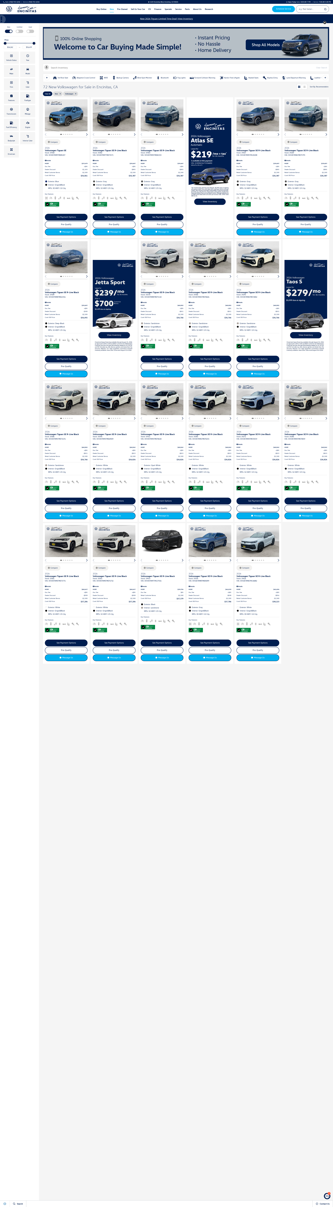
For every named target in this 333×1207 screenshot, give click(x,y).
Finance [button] (157, 9)
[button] (324, 22)
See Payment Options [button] (66, 217)
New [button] (112, 9)
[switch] (8, 29)
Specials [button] (168, 9)
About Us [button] (197, 9)
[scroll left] (47, 77)
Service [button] (178, 9)
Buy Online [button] (101, 9)
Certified (19, 27)
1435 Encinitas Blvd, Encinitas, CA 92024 (164, 2)
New (8, 27)
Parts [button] (187, 9)
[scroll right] (325, 77)
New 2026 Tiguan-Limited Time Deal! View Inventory (166, 18)
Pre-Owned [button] (122, 9)
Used (30, 27)
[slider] (5, 43)
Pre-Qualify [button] (66, 224)
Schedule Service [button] (283, 9)
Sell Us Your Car (138, 9)
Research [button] (209, 9)
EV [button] (150, 9)
